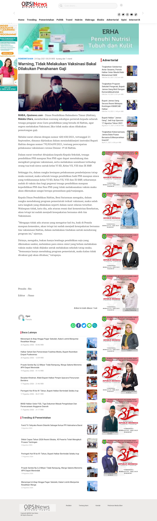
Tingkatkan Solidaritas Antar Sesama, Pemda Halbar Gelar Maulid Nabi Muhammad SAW (113, 71)
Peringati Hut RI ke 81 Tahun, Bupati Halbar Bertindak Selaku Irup (50, 453)
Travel (69, 20)
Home (21, 20)
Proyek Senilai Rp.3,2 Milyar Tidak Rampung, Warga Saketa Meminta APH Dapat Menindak (51, 469)
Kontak (98, 505)
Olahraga (90, 20)
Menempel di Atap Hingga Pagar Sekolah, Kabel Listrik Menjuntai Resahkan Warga (50, 483)
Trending (32, 20)
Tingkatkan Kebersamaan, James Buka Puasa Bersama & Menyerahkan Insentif (113, 136)
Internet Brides (137, 20)
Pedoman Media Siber (115, 505)
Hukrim (79, 20)
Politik (60, 20)
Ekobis (100, 20)
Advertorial (113, 20)
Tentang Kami (83, 505)
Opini (124, 20)
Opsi (28, 316)
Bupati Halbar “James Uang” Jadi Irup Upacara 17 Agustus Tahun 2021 (112, 120)
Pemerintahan (46, 20)
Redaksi (69, 505)
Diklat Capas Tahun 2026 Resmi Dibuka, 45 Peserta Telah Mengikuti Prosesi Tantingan (51, 441)
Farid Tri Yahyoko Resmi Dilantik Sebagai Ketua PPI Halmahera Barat (51, 425)
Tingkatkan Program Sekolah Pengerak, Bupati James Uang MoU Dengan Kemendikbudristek (113, 88)
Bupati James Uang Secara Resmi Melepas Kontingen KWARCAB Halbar (112, 105)
